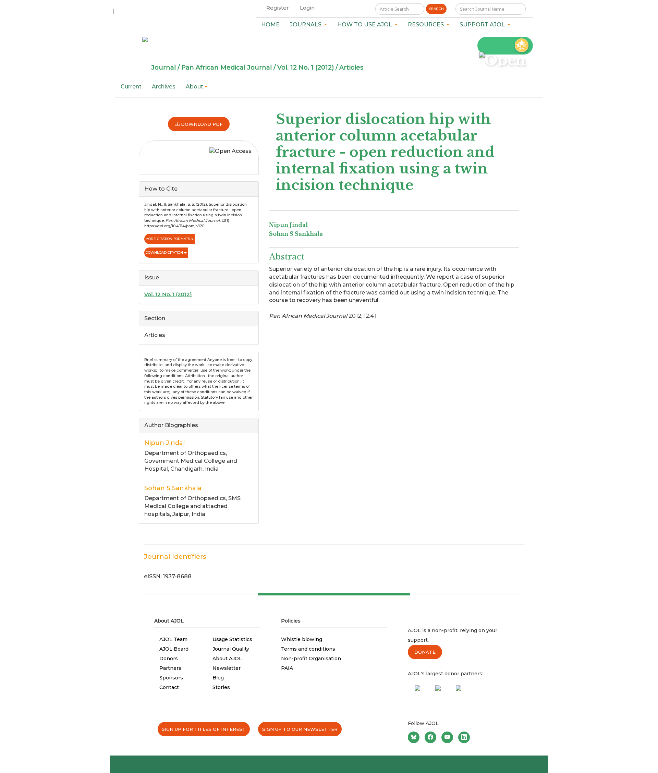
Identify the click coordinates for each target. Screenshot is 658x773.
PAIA (287, 668)
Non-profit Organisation (311, 658)
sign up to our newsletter (300, 729)
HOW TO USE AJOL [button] (366, 24)
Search (436, 9)
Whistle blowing (301, 639)
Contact (169, 687)
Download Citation (164, 252)
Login (307, 7)
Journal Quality (230, 649)
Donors (168, 658)
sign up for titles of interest (204, 729)
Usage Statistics (232, 639)
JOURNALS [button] (307, 24)
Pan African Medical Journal (226, 67)
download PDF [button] (201, 124)
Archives (163, 86)
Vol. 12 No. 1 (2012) (305, 67)
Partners (170, 668)
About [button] (195, 86)
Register (277, 7)
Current (131, 86)
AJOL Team (173, 639)
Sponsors (171, 678)
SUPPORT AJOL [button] (484, 24)
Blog (218, 678)
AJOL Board (173, 649)
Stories (221, 687)
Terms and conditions (308, 649)
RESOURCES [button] (427, 24)
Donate (425, 652)
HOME (270, 24)
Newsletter (226, 668)
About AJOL (227, 658)
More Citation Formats (168, 239)
